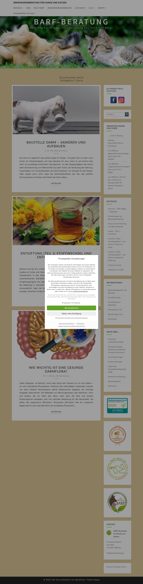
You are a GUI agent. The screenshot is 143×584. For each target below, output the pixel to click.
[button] (71, 308)
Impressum (80, 323)
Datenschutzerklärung (80, 291)
